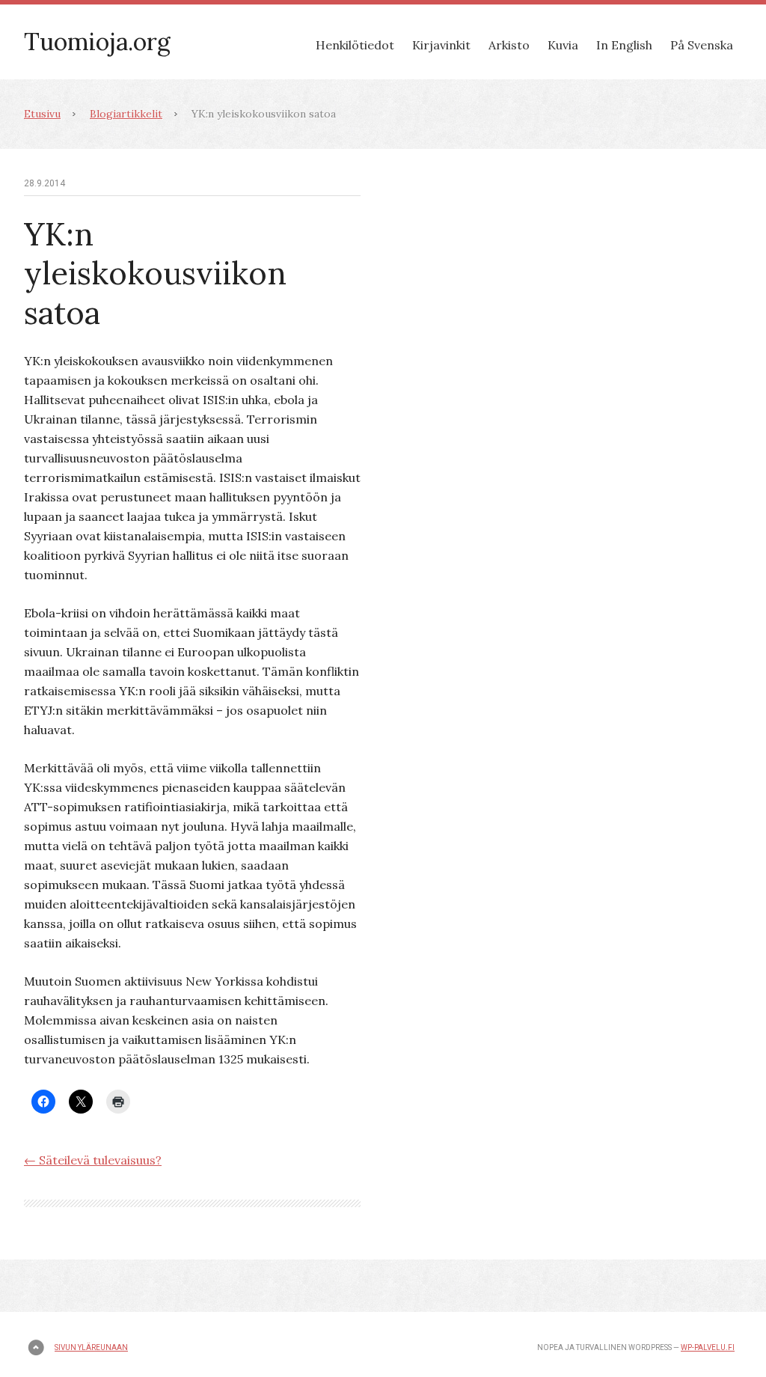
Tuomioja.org (97, 41)
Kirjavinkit (441, 44)
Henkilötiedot (355, 44)
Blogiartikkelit (126, 113)
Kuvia (563, 44)
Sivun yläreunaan (91, 1347)
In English (624, 44)
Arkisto (509, 44)
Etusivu (42, 113)
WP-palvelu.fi (708, 1347)
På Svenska (701, 44)
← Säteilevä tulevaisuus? (93, 1159)
